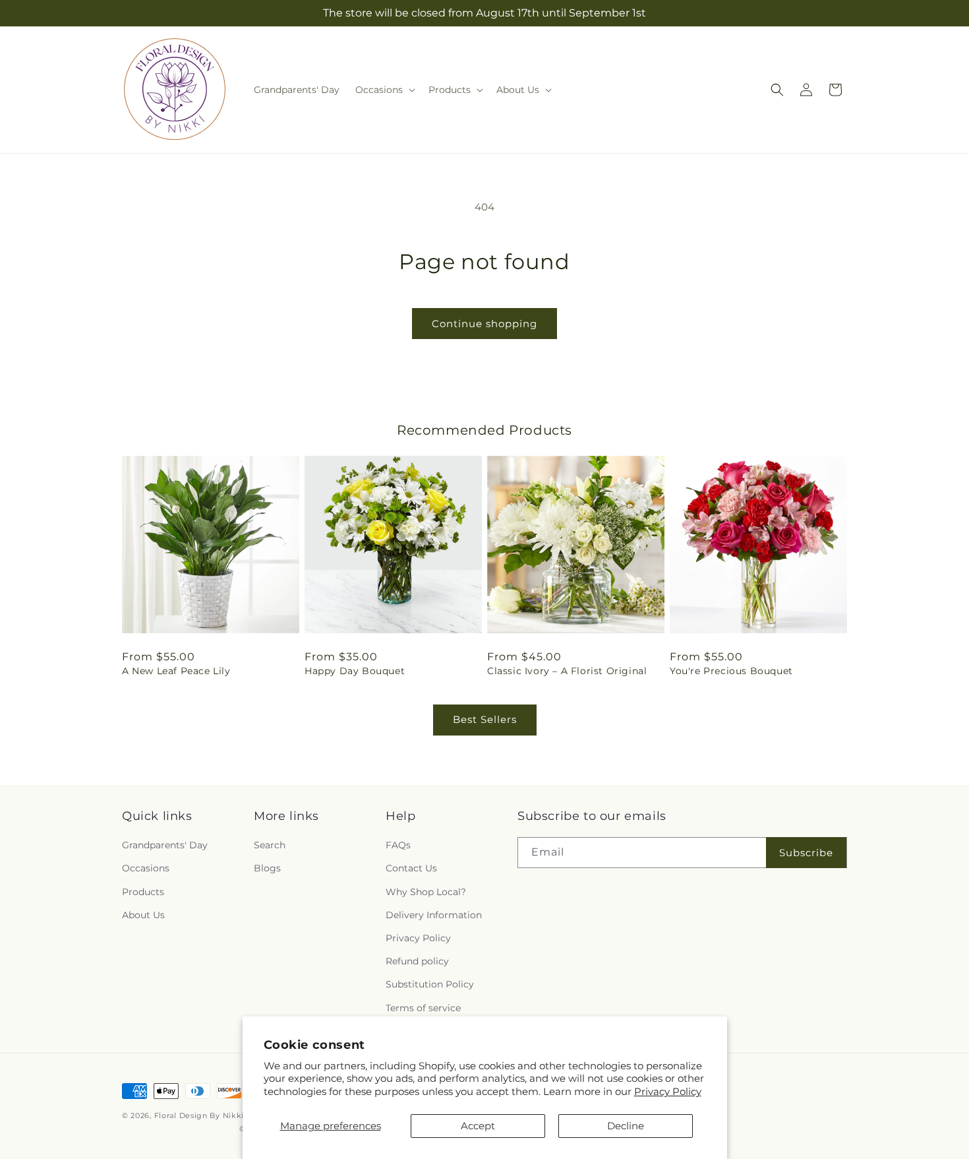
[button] (384, 90)
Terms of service (423, 1008)
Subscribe (806, 852)
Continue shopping (484, 323)
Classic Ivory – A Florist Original (567, 671)
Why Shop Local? (426, 892)
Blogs (267, 868)
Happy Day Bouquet (355, 671)
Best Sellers (485, 719)
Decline (625, 1125)
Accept (478, 1125)
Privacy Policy (667, 1091)
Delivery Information (434, 915)
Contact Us (411, 868)
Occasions (145, 868)
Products (143, 892)
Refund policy (417, 961)
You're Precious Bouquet (731, 671)
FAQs (398, 845)
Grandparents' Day (165, 845)
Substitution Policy (430, 984)
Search (269, 845)
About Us (143, 915)
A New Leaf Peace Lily (176, 671)
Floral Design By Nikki (199, 1115)
